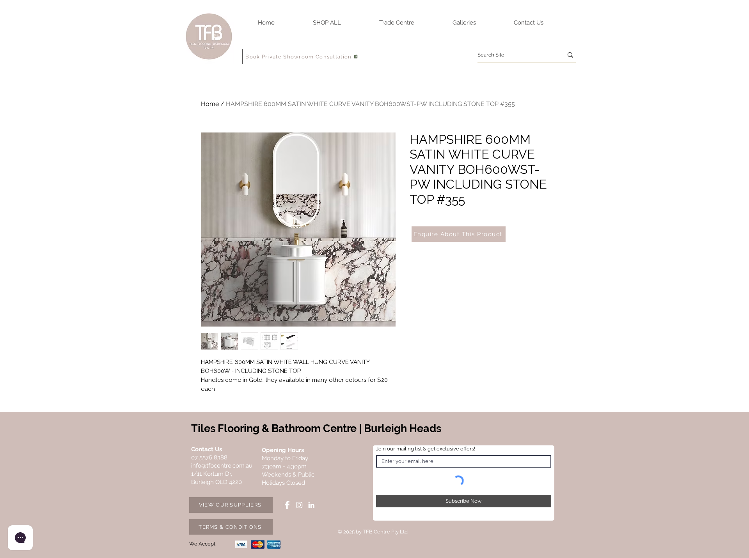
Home (210, 104)
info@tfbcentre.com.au (221, 465)
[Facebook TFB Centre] (287, 505)
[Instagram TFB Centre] (299, 505)
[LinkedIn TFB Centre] (311, 505)
